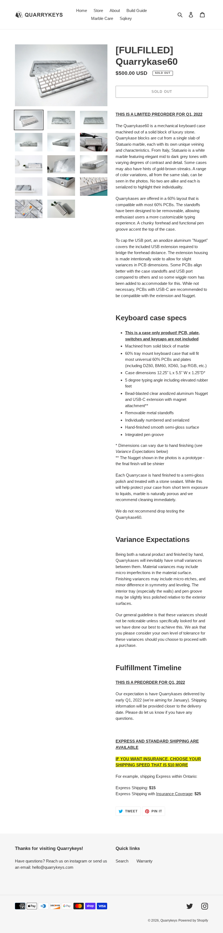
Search (122, 861)
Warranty (145, 861)
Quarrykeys (168, 920)
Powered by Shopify (193, 920)
